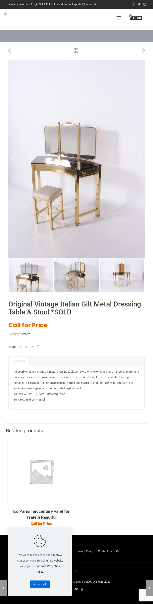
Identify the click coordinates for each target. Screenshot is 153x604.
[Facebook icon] (134, 4)
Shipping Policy (62, 462)
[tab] (19, 272)
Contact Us (105, 462)
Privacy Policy (85, 462)
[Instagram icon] (144, 4)
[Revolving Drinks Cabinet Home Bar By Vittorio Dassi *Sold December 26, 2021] (3, 588)
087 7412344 (46, 4)
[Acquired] (5, 18)
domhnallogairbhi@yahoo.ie (78, 4)
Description (19, 271)
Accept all (40, 584)
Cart (119, 462)
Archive (25, 245)
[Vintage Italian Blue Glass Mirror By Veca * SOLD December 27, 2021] (149, 588)
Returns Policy (40, 462)
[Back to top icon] (76, 482)
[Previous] (13, 114)
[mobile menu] (118, 18)
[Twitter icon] (139, 4)
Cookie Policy (19, 462)
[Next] (140, 114)
